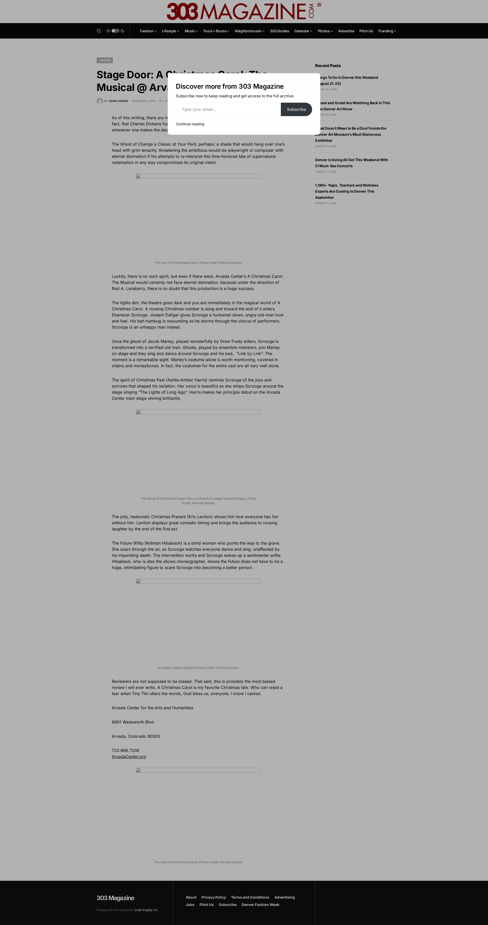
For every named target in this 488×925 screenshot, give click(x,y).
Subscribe (296, 109)
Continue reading (190, 124)
